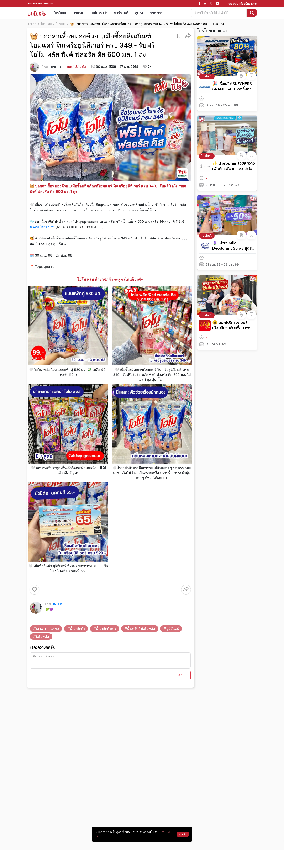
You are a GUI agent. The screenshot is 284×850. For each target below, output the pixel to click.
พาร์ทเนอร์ (121, 12)
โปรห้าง (60, 24)
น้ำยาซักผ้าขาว (106, 628)
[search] (252, 13)
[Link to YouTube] (217, 3)
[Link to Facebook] (199, 3)
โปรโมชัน (60, 12)
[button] (188, 35)
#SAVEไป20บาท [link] (42, 227)
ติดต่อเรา (155, 12)
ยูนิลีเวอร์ (172, 628)
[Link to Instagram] (205, 3)
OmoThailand (47, 628)
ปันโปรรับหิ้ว (99, 12)
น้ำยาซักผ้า (77, 628)
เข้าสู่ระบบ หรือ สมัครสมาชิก (242, 4)
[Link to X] (211, 3)
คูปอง (139, 12)
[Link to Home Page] (37, 13)
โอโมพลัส (42, 636)
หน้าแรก (31, 24)
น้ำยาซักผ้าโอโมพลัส (141, 628)
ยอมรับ (182, 834)
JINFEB (55, 66)
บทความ (78, 12)
